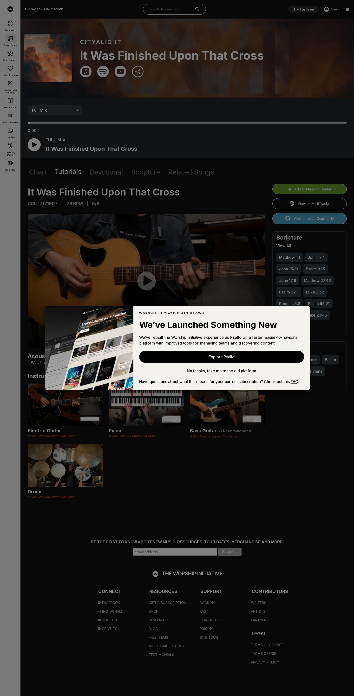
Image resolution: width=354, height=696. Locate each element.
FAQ (294, 381)
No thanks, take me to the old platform (221, 370)
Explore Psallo (222, 356)
